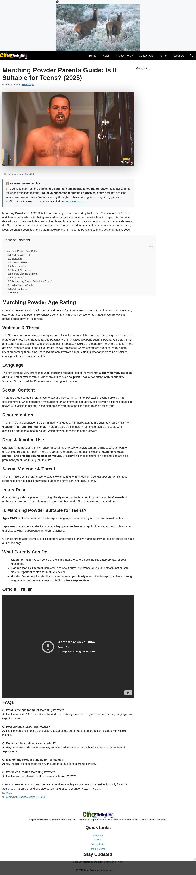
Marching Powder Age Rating (22, 251)
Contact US (146, 55)
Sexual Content (19, 262)
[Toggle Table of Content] (149, 246)
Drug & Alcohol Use (22, 270)
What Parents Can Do (23, 285)
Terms (163, 55)
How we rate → (75, 201)
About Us (178, 55)
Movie (9, 793)
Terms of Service (98, 848)
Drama (31, 797)
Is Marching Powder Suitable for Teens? (32, 281)
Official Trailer (20, 289)
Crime (9, 797)
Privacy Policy (124, 55)
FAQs (16, 292)
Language (17, 259)
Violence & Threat (21, 255)
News (106, 55)
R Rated (41, 797)
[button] (57, 1)
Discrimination (19, 266)
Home (92, 55)
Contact (98, 839)
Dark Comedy (20, 797)
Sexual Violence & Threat (24, 274)
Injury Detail (18, 277)
